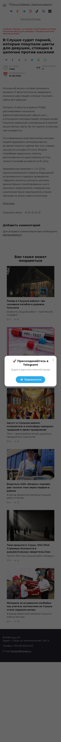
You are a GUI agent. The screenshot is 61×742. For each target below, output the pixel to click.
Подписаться (32, 379)
